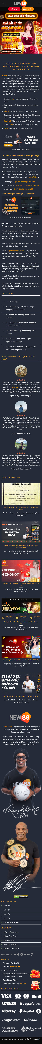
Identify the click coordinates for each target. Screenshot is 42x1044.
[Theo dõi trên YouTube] (25, 954)
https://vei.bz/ (33, 177)
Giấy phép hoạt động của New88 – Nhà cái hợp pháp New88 (21, 508)
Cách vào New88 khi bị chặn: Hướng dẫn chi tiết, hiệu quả (21, 622)
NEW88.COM (7, 727)
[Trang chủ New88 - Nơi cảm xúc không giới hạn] (21, 3)
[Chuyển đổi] (4, 302)
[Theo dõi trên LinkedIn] (21, 954)
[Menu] (3, 3)
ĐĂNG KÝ (14, 9)
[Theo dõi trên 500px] (28, 954)
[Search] (39, 4)
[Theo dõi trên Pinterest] (18, 954)
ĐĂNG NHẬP (27, 9)
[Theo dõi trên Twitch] (32, 954)
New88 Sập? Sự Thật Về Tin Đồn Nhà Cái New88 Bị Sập (21, 660)
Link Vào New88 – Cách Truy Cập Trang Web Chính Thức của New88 (21, 546)
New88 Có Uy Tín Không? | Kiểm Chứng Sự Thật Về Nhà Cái (21, 584)
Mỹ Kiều (23, 984)
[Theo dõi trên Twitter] (15, 954)
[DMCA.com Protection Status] (21, 897)
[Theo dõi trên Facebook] (12, 954)
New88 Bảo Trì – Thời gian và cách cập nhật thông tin (21, 696)
